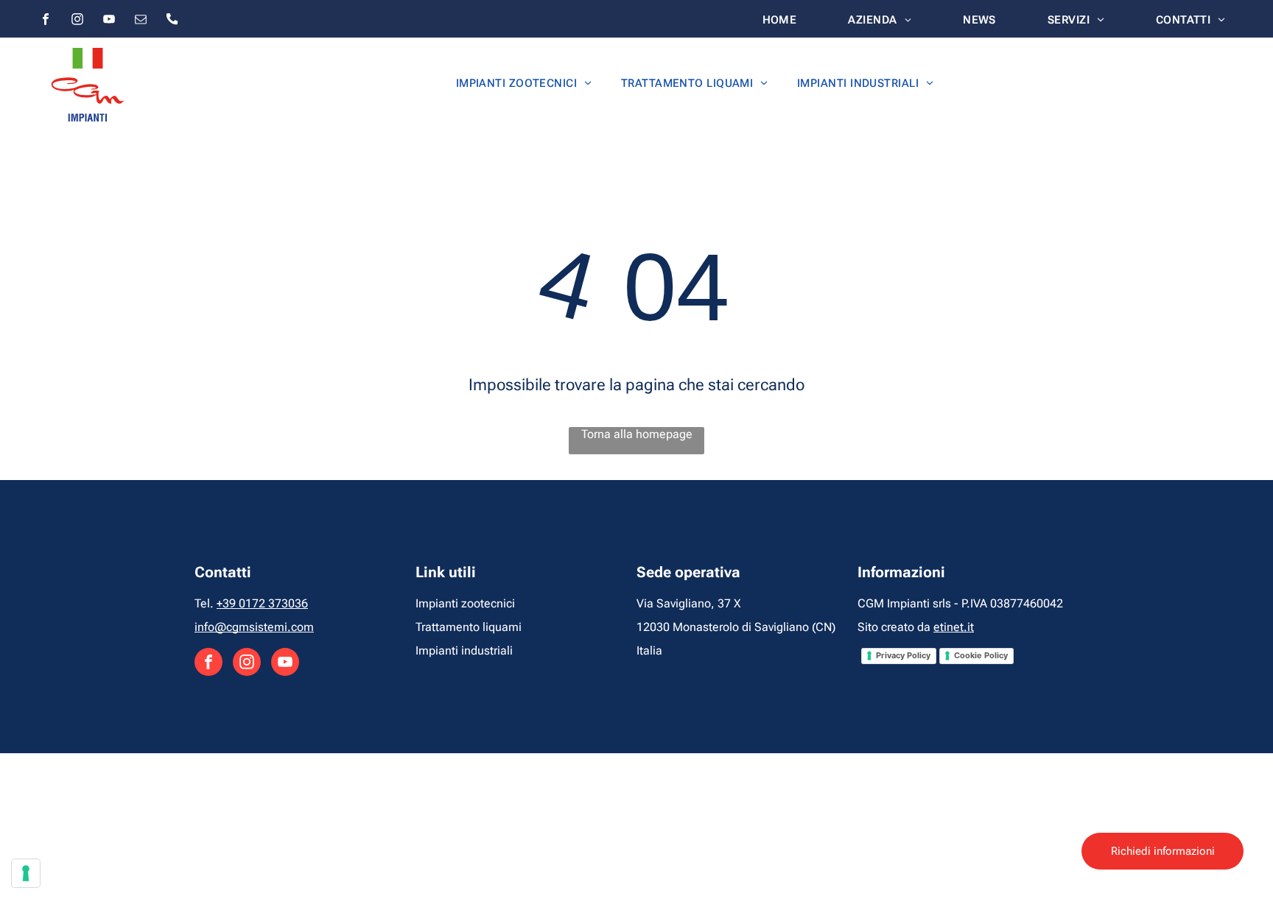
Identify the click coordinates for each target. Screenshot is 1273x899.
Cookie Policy (981, 655)
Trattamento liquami (468, 627)
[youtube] (109, 21)
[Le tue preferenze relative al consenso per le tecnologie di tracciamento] (26, 873)
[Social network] (172, 21)
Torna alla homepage (636, 434)
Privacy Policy (903, 655)
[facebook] (46, 21)
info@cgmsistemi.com (254, 627)
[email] (141, 21)
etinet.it (953, 627)
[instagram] (77, 21)
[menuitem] (780, 20)
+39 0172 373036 (262, 603)
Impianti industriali (464, 650)
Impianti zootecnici (465, 603)
